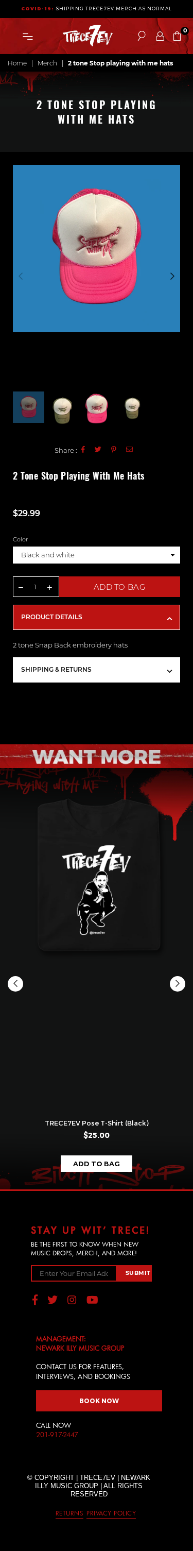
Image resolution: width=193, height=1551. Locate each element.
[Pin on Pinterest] (114, 450)
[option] (96, 248)
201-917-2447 (57, 1434)
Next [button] (172, 276)
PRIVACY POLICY (111, 1513)
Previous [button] (20, 276)
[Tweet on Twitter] (98, 450)
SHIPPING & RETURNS (56, 669)
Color (20, 539)
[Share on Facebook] (83, 450)
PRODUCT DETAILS (51, 617)
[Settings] (160, 36)
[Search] (141, 36)
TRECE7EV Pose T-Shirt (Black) (97, 1123)
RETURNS (70, 1513)
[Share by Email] (130, 450)
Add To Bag (96, 1164)
